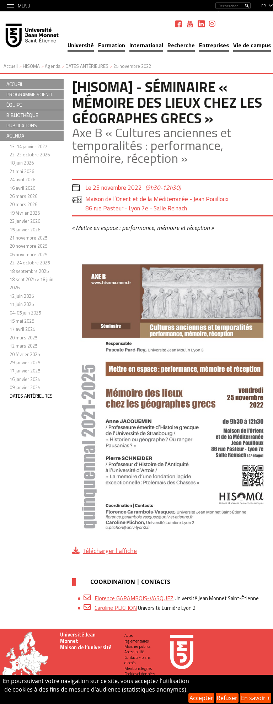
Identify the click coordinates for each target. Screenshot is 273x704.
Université (81, 45)
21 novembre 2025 (28, 237)
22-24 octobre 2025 (30, 262)
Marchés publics (137, 646)
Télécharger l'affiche (110, 551)
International (146, 45)
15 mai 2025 (22, 320)
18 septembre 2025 (29, 271)
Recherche (181, 45)
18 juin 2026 (22, 162)
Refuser (227, 698)
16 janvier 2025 (25, 379)
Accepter (201, 698)
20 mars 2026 (23, 204)
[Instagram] (212, 23)
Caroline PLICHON (116, 607)
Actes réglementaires (136, 638)
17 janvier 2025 (25, 370)
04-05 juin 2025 (25, 312)
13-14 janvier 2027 (28, 146)
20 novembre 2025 (28, 245)
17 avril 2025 (22, 329)
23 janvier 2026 (25, 221)
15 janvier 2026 (25, 229)
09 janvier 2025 (25, 387)
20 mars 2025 (23, 337)
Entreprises (214, 45)
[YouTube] (189, 23)
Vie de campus (252, 45)
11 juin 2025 (22, 304)
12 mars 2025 (23, 345)
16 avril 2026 (22, 188)
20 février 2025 (25, 354)
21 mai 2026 (22, 171)
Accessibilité (134, 652)
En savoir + (255, 698)
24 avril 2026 (22, 179)
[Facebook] (178, 23)
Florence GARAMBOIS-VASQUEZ (134, 598)
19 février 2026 (25, 212)
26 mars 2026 (23, 196)
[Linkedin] (201, 23)
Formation (111, 45)
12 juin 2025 (22, 296)
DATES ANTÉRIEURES (31, 395)
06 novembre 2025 (28, 254)
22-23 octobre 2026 (30, 154)
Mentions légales (138, 668)
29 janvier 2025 (25, 362)
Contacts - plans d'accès (137, 660)
